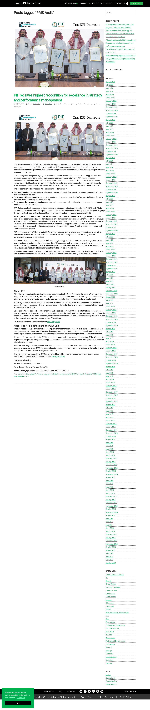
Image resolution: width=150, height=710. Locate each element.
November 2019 (112, 319)
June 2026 (109, 88)
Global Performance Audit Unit (63, 374)
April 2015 (110, 490)
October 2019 (111, 322)
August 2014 (110, 515)
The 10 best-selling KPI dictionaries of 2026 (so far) (120, 50)
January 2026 (111, 104)
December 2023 (111, 183)
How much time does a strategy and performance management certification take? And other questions (120, 34)
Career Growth (111, 590)
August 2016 (110, 439)
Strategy (109, 650)
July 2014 (109, 519)
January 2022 (111, 256)
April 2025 (110, 132)
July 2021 (109, 275)
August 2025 (110, 120)
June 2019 (109, 335)
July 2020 (109, 300)
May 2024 (109, 167)
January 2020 (111, 313)
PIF (93, 374)
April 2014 (110, 528)
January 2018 (111, 389)
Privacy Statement (105, 697)
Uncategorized (111, 657)
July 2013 (109, 553)
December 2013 (111, 541)
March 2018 (110, 382)
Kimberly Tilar (36, 104)
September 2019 (112, 325)
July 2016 (109, 443)
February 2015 (111, 496)
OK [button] (18, 703)
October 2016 (111, 436)
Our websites (70, 3)
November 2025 (112, 110)
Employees (110, 606)
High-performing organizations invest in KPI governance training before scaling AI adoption (120, 58)
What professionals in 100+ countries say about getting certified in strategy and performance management (121, 43)
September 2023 (112, 193)
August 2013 (110, 550)
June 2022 (109, 240)
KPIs (107, 619)
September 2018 (112, 363)
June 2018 (109, 373)
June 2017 (109, 411)
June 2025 (109, 126)
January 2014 (111, 538)
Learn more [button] (21, 698)
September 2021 (112, 269)
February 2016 (111, 458)
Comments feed (111, 681)
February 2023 (111, 215)
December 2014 (111, 503)
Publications (110, 644)
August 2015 (110, 477)
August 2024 (110, 158)
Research (109, 647)
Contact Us (49, 691)
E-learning (109, 603)
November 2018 (112, 357)
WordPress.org (111, 684)
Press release (48, 104)
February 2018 (111, 386)
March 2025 (110, 136)
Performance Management (115, 625)
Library (95, 3)
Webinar (109, 663)
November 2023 (112, 186)
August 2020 (110, 297)
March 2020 (110, 306)
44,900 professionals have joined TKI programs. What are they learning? (120, 25)
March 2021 (110, 284)
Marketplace (107, 3)
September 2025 (112, 117)
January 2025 (111, 142)
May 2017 (109, 414)
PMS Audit (97, 374)
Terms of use (86, 697)
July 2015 (109, 481)
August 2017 (110, 405)
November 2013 (112, 544)
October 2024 (111, 151)
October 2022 (111, 227)
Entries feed (110, 678)
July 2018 (109, 370)
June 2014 (109, 522)
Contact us (120, 3)
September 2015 (112, 474)
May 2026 (109, 91)
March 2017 (110, 420)
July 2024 (109, 161)
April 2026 (110, 94)
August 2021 (110, 272)
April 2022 (110, 246)
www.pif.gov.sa (53, 322)
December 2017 (111, 392)
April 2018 (110, 379)
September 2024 (112, 155)
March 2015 (110, 493)
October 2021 (111, 265)
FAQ (60, 691)
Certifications (111, 597)
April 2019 (110, 341)
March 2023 (110, 212)
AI (107, 578)
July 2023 (109, 199)
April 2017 (110, 417)
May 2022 (109, 243)
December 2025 (111, 107)
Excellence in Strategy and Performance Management (35, 374)
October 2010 (111, 563)
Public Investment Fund (21, 376)
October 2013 (111, 547)
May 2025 (109, 129)
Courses (109, 600)
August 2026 (110, 82)
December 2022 (111, 221)
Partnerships (110, 622)
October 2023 (111, 189)
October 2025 (111, 113)
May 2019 (109, 338)
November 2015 (112, 468)
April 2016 (110, 452)
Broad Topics (111, 584)
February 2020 (111, 310)
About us (71, 691)
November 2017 (112, 395)
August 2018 (110, 367)
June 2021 (109, 278)
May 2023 (109, 205)
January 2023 (111, 218)
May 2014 (109, 525)
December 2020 (111, 291)
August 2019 (110, 329)
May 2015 (109, 487)
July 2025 (109, 123)
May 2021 (109, 281)
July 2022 (109, 237)
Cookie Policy (125, 697)
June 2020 (109, 303)
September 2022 (112, 231)
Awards (108, 581)
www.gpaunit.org (58, 356)
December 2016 (111, 430)
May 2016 (109, 449)
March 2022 (110, 250)
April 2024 (110, 170)
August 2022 (110, 234)
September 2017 (112, 401)
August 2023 (110, 196)
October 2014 (111, 509)
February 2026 (111, 101)
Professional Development (115, 641)
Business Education (113, 587)
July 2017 (109, 408)
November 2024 (112, 148)
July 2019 (109, 332)
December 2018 (111, 354)
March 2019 (110, 344)
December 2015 (111, 465)
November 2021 (112, 262)
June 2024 (109, 164)
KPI (107, 616)
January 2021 (111, 287)
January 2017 (111, 427)
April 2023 (110, 208)
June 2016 (109, 446)
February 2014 (111, 534)
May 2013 (109, 560)
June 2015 (109, 484)
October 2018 (111, 360)
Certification (110, 593)
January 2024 (111, 180)
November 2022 (112, 224)
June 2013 (109, 557)
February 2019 (111, 348)
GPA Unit (76, 374)
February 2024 (111, 177)
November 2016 (112, 433)
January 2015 (111, 500)
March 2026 (110, 98)
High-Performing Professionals (117, 612)
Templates (109, 654)
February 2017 (111, 424)
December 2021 (111, 259)
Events (108, 609)
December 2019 (111, 316)
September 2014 (112, 512)
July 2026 (109, 85)
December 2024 (111, 145)
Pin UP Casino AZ (112, 628)
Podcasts (109, 635)
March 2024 (110, 174)
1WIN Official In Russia (115, 574)
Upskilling (109, 660)
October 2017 (111, 398)
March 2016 (110, 455)
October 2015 (111, 471)
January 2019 (111, 351)
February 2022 (111, 253)
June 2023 (109, 202)
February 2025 (111, 139)
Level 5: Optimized (85, 374)
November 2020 (112, 294)
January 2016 (111, 462)
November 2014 (112, 506)
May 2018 (109, 376)
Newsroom (85, 3)
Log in (108, 675)
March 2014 (110, 531)
